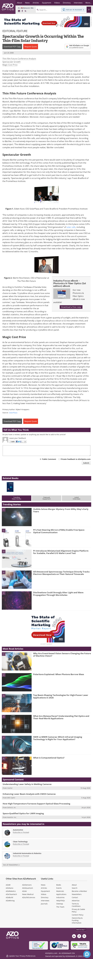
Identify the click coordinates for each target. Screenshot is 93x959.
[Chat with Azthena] (87, 954)
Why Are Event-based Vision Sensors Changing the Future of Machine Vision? (62, 654)
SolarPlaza (13, 412)
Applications (61, 894)
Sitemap (59, 904)
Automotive (18, 830)
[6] (17, 766)
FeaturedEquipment (47, 498)
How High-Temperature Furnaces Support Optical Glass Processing (36, 803)
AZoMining (10, 900)
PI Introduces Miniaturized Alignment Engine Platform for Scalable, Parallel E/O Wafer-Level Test (61, 552)
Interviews (45, 900)
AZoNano (9, 888)
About (74, 885)
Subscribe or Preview (20, 832)
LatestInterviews (76, 498)
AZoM (8, 885)
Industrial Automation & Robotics (27, 853)
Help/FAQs (60, 900)
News (43, 885)
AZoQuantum (27, 888)
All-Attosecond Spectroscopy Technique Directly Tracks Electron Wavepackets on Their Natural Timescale (61, 572)
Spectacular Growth (11, 61)
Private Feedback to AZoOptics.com (76, 459)
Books (58, 885)
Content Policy (77, 915)
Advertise (75, 900)
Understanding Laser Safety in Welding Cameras (27, 784)
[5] (17, 600)
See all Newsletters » (11, 865)
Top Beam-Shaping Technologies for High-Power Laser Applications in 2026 (60, 696)
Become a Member (79, 891)
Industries (60, 897)
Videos (43, 894)
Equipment (45, 891)
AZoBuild (9, 897)
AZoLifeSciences (28, 897)
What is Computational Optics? (48, 757)
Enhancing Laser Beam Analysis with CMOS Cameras (29, 794)
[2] (17, 538)
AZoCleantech (11, 894)
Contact (75, 897)
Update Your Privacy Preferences (21, 956)
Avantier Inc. (12, 817)
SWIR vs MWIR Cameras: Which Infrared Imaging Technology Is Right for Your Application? (57, 738)
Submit (86, 463)
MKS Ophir (11, 798)
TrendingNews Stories (16, 498)
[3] (17, 558)
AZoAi (24, 891)
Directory (44, 897)
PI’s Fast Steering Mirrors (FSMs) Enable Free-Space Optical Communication (58, 531)
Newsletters (76, 894)
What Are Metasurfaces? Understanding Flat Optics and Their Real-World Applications (61, 717)
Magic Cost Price (9, 64)
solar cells (71, 227)
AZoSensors (27, 885)
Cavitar (10, 788)
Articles (44, 888)
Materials (60, 891)
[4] (17, 579)
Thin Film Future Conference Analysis (19, 58)
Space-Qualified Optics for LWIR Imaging (23, 813)
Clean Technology (20, 841)
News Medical (28, 894)
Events (59, 888)
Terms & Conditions (76, 905)
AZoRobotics (11, 891)
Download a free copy (71, 307)
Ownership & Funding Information (77, 920)
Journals (44, 904)
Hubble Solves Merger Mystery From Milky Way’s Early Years (60, 510)
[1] (17, 517)
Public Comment (49, 459)
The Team (60, 907)
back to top (80, 929)
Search (74, 888)
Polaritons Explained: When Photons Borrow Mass (58, 674)
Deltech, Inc (11, 807)
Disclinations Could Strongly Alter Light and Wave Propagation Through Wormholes (58, 593)
